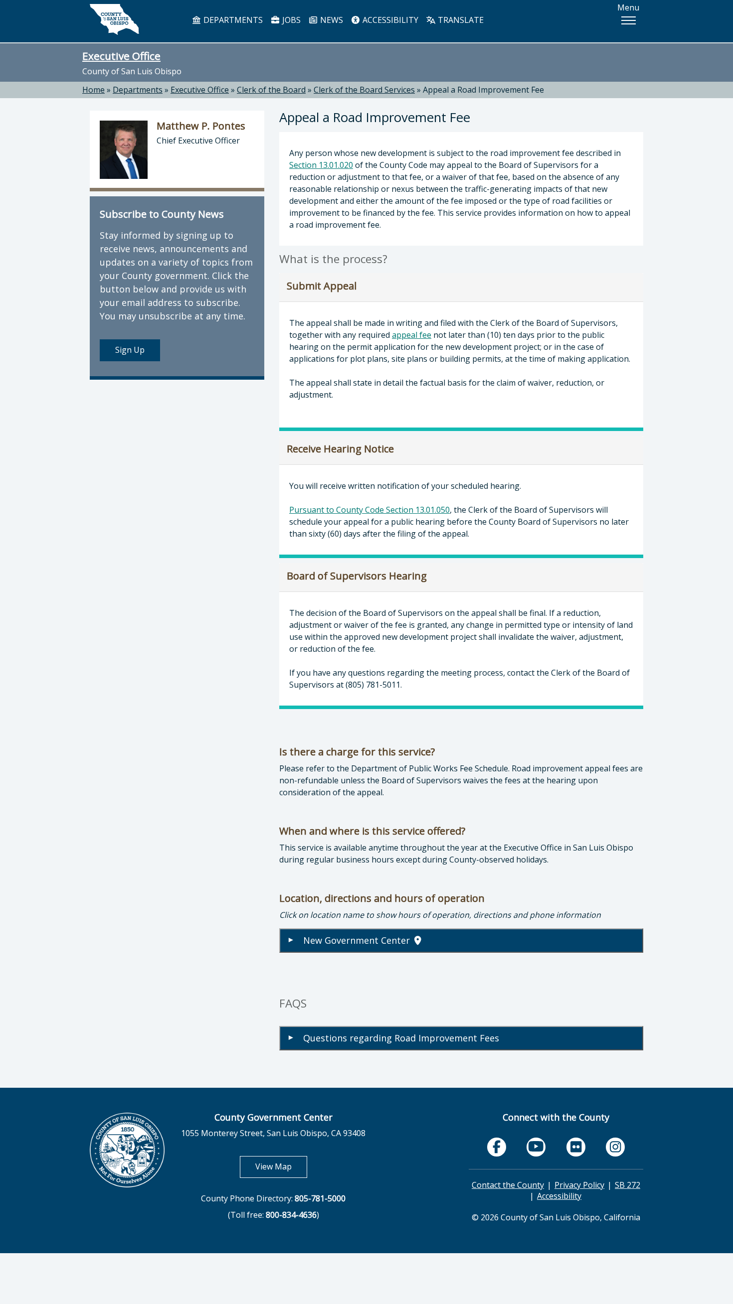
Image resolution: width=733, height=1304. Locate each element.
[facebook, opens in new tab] (497, 1147)
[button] (628, 20)
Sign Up (130, 349)
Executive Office (121, 56)
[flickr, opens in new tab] (576, 1147)
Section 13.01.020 (321, 164)
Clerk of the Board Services (364, 89)
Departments (138, 89)
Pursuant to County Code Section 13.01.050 (369, 509)
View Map (281, 1166)
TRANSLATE (460, 20)
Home (93, 89)
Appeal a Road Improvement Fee (483, 89)
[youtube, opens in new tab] (536, 1147)
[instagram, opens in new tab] (615, 1147)
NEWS (330, 20)
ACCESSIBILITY (389, 20)
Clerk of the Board (271, 89)
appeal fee (411, 334)
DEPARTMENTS (232, 20)
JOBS (290, 20)
